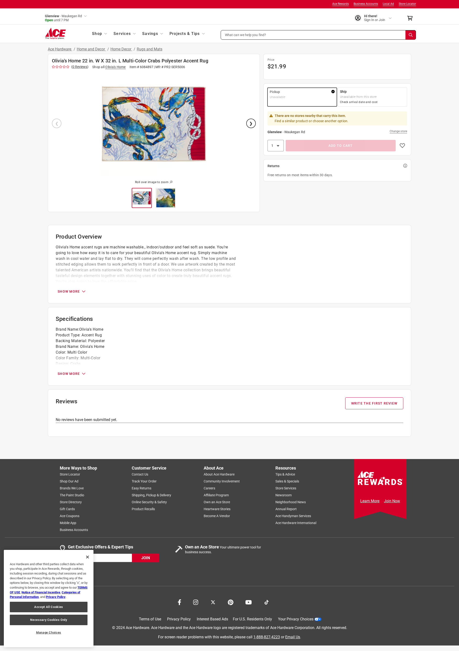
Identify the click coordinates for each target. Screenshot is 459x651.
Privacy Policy (179, 619)
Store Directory (71, 502)
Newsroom (283, 495)
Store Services (285, 488)
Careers (209, 488)
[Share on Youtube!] (248, 601)
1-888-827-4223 (266, 637)
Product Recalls (143, 509)
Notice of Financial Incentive (41, 592)
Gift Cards (67, 509)
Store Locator (407, 3)
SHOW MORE (69, 291)
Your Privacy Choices (295, 619)
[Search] (410, 35)
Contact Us (140, 474)
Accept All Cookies (48, 607)
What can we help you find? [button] (245, 35)
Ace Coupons (69, 516)
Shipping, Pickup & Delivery (151, 495)
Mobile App (68, 523)
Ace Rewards (340, 3)
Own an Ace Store (217, 502)
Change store (398, 131)
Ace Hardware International (295, 523)
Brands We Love (72, 488)
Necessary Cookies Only (48, 620)
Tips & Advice (285, 474)
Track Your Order (144, 481)
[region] (48, 598)
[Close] (87, 557)
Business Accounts (366, 3)
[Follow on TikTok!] (266, 601)
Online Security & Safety (149, 502)
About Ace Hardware (219, 474)
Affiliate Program (216, 495)
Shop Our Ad (69, 481)
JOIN (145, 557)
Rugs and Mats (149, 49)
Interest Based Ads (212, 619)
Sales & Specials (287, 481)
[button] (318, 35)
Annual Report (286, 509)
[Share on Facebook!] (179, 601)
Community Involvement (222, 481)
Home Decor (121, 49)
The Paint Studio (72, 495)
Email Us (292, 637)
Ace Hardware (60, 49)
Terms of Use (150, 619)
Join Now (392, 501)
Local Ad (388, 3)
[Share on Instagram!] (195, 601)
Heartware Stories (217, 509)
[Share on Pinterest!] (230, 601)
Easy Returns (141, 488)
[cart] (411, 18)
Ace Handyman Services (293, 516)
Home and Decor (91, 49)
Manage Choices (48, 632)
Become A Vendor (217, 516)
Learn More (369, 501)
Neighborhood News (290, 502)
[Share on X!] (213, 601)
